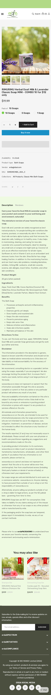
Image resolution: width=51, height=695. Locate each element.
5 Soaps (25, 113)
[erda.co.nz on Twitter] (18, 687)
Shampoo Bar (7, 583)
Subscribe (42, 627)
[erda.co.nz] (12, 14)
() (46, 14)
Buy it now (25, 133)
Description (7, 205)
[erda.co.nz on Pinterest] (31, 687)
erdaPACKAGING (24, 532)
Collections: (6, 177)
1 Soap (40, 113)
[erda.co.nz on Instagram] (25, 687)
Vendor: (5, 167)
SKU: (4, 172)
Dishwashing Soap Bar (35, 583)
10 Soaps (10, 113)
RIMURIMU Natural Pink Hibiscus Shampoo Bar (11, 587)
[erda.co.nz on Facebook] (12, 687)
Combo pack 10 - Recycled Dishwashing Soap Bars (38, 587)
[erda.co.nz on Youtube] (38, 687)
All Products (18, 177)
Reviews (19, 205)
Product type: (7, 163)
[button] (25, 144)
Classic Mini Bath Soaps (33, 177)
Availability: (6, 158)
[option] (6, 80)
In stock (12, 578)
